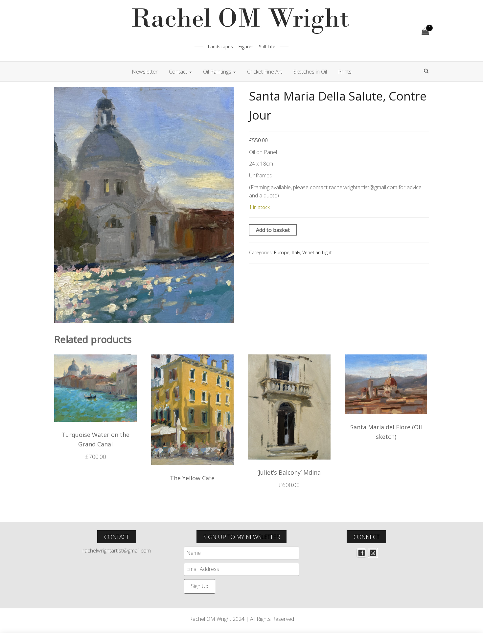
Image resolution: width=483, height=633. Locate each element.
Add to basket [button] (95, 458)
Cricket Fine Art (264, 71)
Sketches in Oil (310, 71)
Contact (179, 71)
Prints (345, 71)
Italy (296, 252)
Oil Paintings (218, 71)
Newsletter (145, 71)
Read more (192, 480)
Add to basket (273, 230)
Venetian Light (317, 252)
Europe (281, 252)
